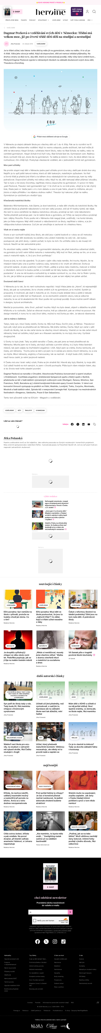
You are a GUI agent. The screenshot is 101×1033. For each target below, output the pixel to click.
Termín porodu (9, 982)
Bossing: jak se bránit (36, 989)
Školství (28, 410)
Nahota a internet (79, 827)
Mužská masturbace (35, 969)
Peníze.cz (25, 1010)
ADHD (74, 697)
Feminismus (58, 969)
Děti (19, 410)
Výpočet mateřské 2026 (12, 985)
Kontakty (82, 966)
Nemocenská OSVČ (10, 978)
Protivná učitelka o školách (38, 962)
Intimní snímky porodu (36, 966)
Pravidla (37, 1002)
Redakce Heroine (9, 623)
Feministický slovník (85, 983)
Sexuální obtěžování (60, 959)
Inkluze (74, 738)
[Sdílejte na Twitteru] (77, 424)
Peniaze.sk (47, 1010)
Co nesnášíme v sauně (36, 973)
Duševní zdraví (59, 983)
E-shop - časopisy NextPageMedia (76, 1010)
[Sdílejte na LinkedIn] (83, 424)
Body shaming (58, 976)
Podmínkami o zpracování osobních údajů (57, 930)
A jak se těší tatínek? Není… (38, 959)
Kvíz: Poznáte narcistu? (36, 980)
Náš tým (81, 962)
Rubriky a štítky (84, 980)
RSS (72, 1002)
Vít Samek (72, 658)
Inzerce (81, 959)
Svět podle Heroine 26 (77, 10)
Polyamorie (57, 980)
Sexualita (10, 646)
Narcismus (57, 962)
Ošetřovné (7, 975)
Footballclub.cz (58, 1010)
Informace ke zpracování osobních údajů (56, 1002)
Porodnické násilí (13, 786)
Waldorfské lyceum (14, 738)
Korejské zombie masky (37, 976)
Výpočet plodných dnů (11, 959)
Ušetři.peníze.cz (36, 1010)
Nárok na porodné (10, 968)
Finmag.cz (16, 1010)
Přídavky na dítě (9, 971)
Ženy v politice (59, 987)
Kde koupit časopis (85, 973)
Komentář (75, 646)
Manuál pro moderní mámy (87, 969)
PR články (82, 976)
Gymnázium (40, 410)
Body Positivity (45, 786)
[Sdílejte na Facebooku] (72, 424)
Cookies (30, 1002)
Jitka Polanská (13, 438)
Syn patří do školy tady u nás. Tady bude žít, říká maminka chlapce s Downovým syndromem (18, 694)
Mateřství (43, 646)
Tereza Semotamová (42, 845)
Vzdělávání (41, 44)
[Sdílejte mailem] (88, 424)
